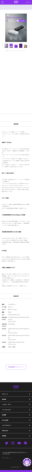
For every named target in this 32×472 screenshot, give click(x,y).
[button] (27, 462)
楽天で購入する (16, 107)
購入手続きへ (23, 469)
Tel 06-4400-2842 (6, 454)
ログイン (28, 2)
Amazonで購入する (16, 103)
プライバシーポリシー (6, 457)
